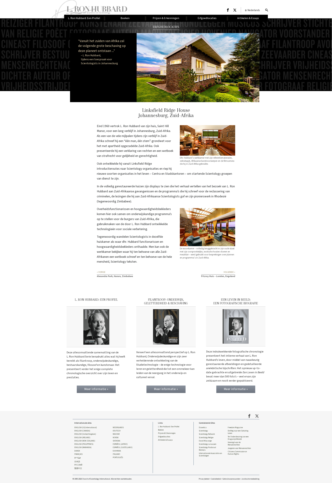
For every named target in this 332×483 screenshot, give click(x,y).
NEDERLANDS (118, 427)
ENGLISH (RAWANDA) (82, 447)
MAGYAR (116, 434)
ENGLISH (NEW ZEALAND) (84, 441)
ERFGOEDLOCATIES (166, 27)
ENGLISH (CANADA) (82, 431)
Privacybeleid (204, 479)
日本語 (77, 461)
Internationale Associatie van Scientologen (210, 454)
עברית (77, 458)
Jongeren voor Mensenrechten (239, 448)
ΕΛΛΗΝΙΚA (117, 451)
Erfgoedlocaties (164, 437)
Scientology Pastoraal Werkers (207, 448)
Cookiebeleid (216, 479)
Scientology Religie (206, 437)
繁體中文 (78, 468)
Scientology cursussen (207, 444)
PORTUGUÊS (118, 457)
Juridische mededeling (250, 479)
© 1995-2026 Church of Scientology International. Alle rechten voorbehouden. (102, 479)
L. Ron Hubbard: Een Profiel (168, 427)
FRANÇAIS (78, 454)
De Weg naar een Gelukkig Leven (238, 432)
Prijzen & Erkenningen (167, 433)
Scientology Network (207, 434)
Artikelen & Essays (165, 440)
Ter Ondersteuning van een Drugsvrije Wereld (238, 438)
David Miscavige (205, 441)
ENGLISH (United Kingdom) (85, 434)
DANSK (77, 451)
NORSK (115, 437)
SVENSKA (116, 441)
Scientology (203, 431)
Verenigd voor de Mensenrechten (234, 443)
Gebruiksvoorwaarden (231, 479)
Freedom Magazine (235, 427)
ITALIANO (116, 454)
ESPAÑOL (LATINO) (120, 444)
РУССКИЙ (78, 465)
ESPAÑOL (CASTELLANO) (122, 447)
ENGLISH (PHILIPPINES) (83, 444)
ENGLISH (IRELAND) (82, 437)
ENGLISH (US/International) (85, 427)
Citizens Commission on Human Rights (237, 452)
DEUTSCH (117, 431)
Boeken (161, 430)
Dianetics (202, 427)
